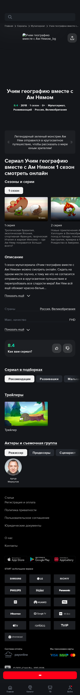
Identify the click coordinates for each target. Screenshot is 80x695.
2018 (24, 105)
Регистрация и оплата (20, 502)
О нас (9, 538)
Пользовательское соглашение (27, 517)
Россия (39, 109)
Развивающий (22, 109)
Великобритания (56, 109)
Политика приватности (21, 510)
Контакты (11, 545)
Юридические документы (23, 525)
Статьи (9, 497)
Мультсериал (56, 105)
